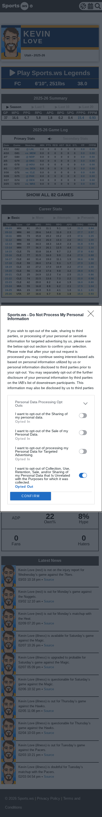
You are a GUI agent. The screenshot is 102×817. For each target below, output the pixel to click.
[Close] (92, 315)
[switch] (83, 415)
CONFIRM (31, 496)
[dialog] (51, 409)
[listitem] (51, 403)
